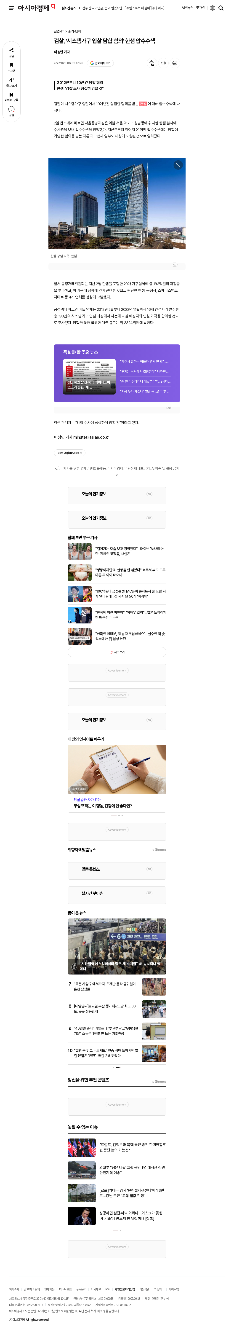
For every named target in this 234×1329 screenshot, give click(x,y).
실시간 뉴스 (69, 8)
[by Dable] (159, 1081)
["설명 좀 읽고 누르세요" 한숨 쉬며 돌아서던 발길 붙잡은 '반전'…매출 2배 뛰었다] (154, 1061)
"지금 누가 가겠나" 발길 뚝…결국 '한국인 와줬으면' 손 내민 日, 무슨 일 (145, 391)
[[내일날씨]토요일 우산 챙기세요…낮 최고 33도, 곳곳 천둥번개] (154, 1016)
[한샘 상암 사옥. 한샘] (117, 203)
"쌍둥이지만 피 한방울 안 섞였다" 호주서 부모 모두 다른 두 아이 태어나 (130, 572)
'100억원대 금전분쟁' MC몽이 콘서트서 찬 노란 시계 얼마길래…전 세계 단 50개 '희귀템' (130, 594)
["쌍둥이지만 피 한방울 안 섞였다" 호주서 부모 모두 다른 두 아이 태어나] (80, 580)
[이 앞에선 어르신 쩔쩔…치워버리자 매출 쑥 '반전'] (82, 1178)
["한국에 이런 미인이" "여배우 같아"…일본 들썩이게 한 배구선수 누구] (80, 622)
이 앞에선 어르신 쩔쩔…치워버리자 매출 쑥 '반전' (131, 1170)
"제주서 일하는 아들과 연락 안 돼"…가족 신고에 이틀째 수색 (145, 362)
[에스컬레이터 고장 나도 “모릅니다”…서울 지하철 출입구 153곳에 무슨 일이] (82, 1201)
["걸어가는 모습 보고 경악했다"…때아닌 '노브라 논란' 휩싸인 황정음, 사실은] (80, 558)
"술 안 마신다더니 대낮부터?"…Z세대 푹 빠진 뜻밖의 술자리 (145, 381)
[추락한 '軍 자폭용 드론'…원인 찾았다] (82, 1224)
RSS (107, 1289)
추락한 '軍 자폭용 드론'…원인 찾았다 (126, 1216)
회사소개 (14, 1289)
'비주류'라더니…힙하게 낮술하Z (123, 1147)
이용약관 (144, 1289)
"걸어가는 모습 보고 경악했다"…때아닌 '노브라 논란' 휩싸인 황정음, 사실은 (129, 551)
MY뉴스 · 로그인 (193, 8)
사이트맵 (174, 1289)
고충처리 (159, 1289)
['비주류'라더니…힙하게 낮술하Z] (82, 1155)
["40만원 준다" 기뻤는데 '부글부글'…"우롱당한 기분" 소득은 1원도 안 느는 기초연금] (154, 1039)
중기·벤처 (74, 31)
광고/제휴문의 (32, 1289)
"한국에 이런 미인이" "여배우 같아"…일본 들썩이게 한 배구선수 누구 (130, 615)
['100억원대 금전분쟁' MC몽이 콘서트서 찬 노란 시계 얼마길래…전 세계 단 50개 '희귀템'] (80, 601)
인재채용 (49, 1289)
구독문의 (81, 1289)
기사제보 (96, 1289)
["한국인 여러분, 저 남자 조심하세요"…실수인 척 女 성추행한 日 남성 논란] (80, 643)
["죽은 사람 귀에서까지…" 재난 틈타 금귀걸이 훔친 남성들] (154, 994)
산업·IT (59, 31)
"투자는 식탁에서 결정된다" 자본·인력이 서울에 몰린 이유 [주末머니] (145, 372)
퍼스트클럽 (65, 1289)
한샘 (143, 104)
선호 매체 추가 (102, 63)
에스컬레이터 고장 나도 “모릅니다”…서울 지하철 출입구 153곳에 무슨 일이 (132, 1193)
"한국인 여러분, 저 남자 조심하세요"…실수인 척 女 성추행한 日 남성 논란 (130, 636)
